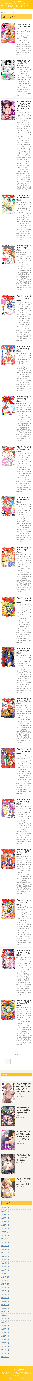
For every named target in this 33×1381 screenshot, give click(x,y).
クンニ (22, 124)
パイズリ (22, 216)
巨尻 (28, 48)
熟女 (17, 173)
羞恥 (28, 181)
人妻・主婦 (27, 152)
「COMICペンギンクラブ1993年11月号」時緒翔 (23, 651)
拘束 (21, 165)
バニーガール (23, 132)
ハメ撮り (26, 130)
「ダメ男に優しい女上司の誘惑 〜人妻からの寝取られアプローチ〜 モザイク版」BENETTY (23, 1136)
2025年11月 (5, 1239)
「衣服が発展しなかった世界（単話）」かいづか (23, 63)
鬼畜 (29, 189)
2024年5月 (5, 1301)
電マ (27, 187)
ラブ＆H (25, 144)
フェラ (25, 41)
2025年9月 (5, 1246)
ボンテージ (23, 140)
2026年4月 (5, 1221)
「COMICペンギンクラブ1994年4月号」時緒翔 (23, 902)
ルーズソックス (22, 81)
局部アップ (24, 48)
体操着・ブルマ (20, 154)
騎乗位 (18, 54)
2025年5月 (5, 1260)
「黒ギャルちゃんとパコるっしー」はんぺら (23, 26)
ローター (25, 150)
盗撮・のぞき (20, 175)
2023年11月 (5, 1322)
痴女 (29, 173)
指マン (24, 165)
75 (25, 1061)
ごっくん (18, 204)
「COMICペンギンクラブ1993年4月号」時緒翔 (23, 298)
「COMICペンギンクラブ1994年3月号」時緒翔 (23, 852)
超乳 (29, 52)
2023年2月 (5, 1353)
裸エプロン (19, 185)
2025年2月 (5, 1270)
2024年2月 (5, 1312)
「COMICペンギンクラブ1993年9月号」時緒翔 (23, 550)
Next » (17, 1054)
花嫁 (22, 183)
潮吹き (24, 89)
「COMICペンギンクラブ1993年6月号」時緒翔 (23, 399)
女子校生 (26, 46)
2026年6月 (5, 1215)
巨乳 (24, 87)
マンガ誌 (18, 220)
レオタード (24, 146)
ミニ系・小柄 (25, 220)
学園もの (24, 85)
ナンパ (29, 128)
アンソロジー (20, 35)
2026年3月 (5, 1225)
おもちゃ (18, 115)
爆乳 (21, 173)
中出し (29, 43)
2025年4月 (5, 1263)
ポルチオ (28, 140)
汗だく (23, 169)
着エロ (25, 91)
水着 (27, 50)
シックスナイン (20, 126)
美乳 (21, 181)
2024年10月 (5, 1284)
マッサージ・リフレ (21, 142)
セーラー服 (21, 37)
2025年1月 (5, 1273)
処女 (23, 44)
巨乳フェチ (23, 163)
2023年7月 (5, 1336)
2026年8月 (5, 1208)
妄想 (27, 157)
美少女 (24, 181)
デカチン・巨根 (22, 128)
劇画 (30, 154)
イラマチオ (23, 120)
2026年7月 (5, 1211)
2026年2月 (5, 1228)
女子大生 (20, 46)
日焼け (24, 50)
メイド (22, 79)
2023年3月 (5, 1350)
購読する (7, 1074)
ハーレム (26, 75)
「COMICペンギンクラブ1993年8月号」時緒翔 (23, 499)
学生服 (29, 85)
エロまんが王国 (16, 1)
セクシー (18, 210)
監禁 (25, 175)
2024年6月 (5, 1298)
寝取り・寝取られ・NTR (23, 229)
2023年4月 (5, 1346)
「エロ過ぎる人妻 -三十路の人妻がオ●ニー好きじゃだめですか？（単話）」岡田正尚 (24, 106)
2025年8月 (5, 1249)
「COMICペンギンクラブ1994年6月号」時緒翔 (23, 1003)
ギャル (26, 35)
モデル (20, 144)
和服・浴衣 (27, 155)
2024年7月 (5, 1294)
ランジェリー (23, 43)
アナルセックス (27, 33)
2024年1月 (5, 1315)
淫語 (22, 171)
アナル (20, 33)
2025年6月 (5, 1256)
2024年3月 (5, 1308)
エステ (28, 120)
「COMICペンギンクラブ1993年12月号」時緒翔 (23, 701)
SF (28, 68)
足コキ (28, 185)
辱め (17, 187)
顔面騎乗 (20, 189)
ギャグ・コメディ (24, 206)
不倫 (30, 150)
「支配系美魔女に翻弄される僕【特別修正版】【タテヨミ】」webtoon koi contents (23, 1089)
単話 (29, 83)
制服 (26, 44)
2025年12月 (5, 1235)
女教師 (24, 157)
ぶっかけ (24, 115)
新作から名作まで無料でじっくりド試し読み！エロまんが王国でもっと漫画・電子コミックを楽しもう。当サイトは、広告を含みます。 (16, 1373)
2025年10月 (5, 1242)
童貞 (26, 52)
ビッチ (27, 136)
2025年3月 (5, 1267)
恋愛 (26, 231)
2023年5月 (5, 1343)
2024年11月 (5, 1280)
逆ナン (20, 93)
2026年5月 (5, 1218)
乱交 (22, 152)
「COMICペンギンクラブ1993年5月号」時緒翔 (23, 349)
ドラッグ (24, 212)
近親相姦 (22, 237)
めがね (20, 71)
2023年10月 (5, 1326)
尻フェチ (22, 161)
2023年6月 (5, 1339)
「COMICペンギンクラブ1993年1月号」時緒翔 (23, 197)
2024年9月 (5, 1287)
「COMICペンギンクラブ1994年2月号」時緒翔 (23, 802)
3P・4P (29, 113)
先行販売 (18, 44)
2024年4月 (5, 1305)
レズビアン (21, 148)
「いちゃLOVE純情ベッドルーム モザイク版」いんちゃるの (24, 1181)
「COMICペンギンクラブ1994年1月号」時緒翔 (23, 751)
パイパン (20, 41)
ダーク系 (24, 210)
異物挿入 (20, 91)
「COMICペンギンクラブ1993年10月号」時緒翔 (23, 600)
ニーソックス (23, 39)
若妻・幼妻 (27, 183)
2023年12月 (5, 1319)
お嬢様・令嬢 (23, 70)
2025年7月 (5, 1253)
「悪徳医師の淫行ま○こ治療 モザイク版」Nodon (23, 1157)
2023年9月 (5, 1329)
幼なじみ (18, 50)
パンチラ (28, 77)
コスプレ (27, 124)
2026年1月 (5, 1232)
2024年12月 (5, 1277)
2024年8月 (5, 1291)
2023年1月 (5, 1357)
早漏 (23, 167)
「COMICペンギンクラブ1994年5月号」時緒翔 (23, 953)
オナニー (23, 73)
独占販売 (22, 52)
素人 (25, 179)
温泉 (25, 171)
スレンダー (28, 208)
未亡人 (27, 167)
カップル (24, 122)
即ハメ (21, 155)
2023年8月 (5, 1332)
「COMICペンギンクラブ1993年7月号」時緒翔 (23, 449)
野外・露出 (26, 93)
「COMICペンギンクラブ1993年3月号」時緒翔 (23, 248)
